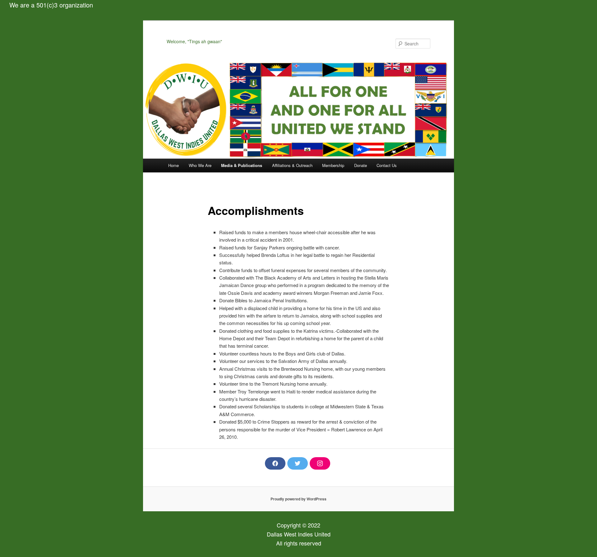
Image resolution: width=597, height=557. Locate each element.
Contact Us (387, 165)
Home (173, 165)
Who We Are (200, 165)
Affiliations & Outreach (292, 165)
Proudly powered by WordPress (298, 499)
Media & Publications (241, 165)
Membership (333, 165)
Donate (360, 165)
